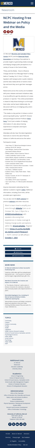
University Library (17, 369)
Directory (8, 437)
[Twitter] (14, 424)
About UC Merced (17, 433)
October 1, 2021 (11, 238)
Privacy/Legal (16, 437)
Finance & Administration (17, 401)
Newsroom (8, 10)
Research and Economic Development (17, 407)
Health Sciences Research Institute (14, 331)
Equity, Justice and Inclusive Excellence (17, 397)
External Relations (17, 399)
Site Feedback (26, 437)
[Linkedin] (17, 424)
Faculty (7, 326)
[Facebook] (10, 424)
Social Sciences (9, 338)
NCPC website (21, 199)
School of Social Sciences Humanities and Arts (17, 333)
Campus (7, 322)
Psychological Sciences (11, 335)
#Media (19, 208)
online (23, 190)
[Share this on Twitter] (4, 32)
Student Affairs (17, 405)
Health (7, 327)
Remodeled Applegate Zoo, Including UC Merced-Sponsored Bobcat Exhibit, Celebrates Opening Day (17, 297)
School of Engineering (17, 376)
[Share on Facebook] (8, 32)
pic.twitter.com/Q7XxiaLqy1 (16, 232)
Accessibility (22, 441)
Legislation (8, 329)
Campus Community (10, 324)
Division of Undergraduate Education (17, 386)
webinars (12, 201)
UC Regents (13, 441)
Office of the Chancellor (17, 393)
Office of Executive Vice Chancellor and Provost (17, 395)
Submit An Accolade (19, 255)
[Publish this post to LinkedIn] (11, 32)
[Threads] (25, 424)
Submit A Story (18, 252)
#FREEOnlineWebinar (14, 214)
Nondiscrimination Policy (14, 445)
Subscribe (18, 248)
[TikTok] (21, 424)
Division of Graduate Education (17, 384)
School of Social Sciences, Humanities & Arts (17, 380)
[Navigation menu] (32, 3)
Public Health (8, 336)
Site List (25, 445)
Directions (26, 433)
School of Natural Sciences (17, 378)
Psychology (8, 340)
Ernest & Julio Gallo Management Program (17, 382)
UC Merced (17, 362)
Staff (6, 343)
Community (8, 320)
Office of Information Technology (17, 409)
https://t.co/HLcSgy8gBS (20, 229)
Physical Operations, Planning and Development (17, 403)
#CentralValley (19, 226)
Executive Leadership (17, 366)
